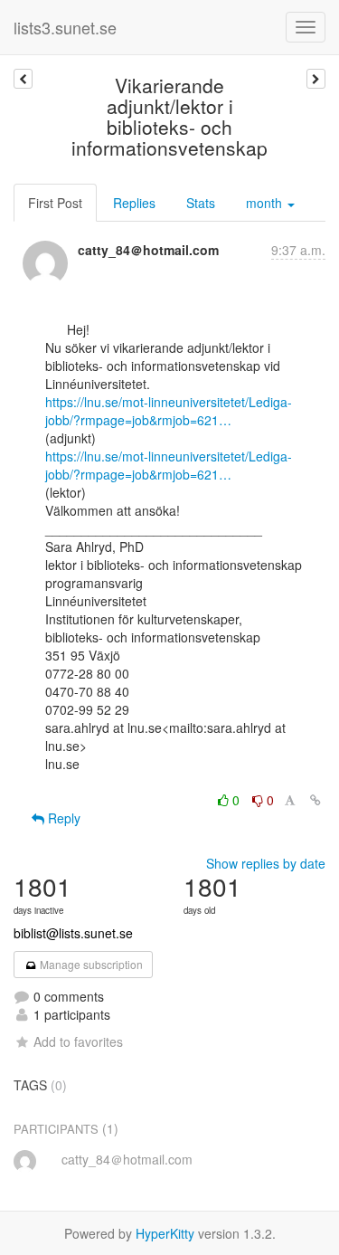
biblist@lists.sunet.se (73, 933)
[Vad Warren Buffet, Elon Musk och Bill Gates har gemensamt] (23, 79)
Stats (200, 203)
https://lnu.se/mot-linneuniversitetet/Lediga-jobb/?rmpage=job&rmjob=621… (168, 411)
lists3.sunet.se (65, 27)
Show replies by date (265, 863)
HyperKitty (165, 1233)
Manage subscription (90, 964)
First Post (55, 203)
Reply (62, 818)
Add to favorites (78, 1041)
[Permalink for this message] (315, 800)
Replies (134, 203)
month (266, 203)
